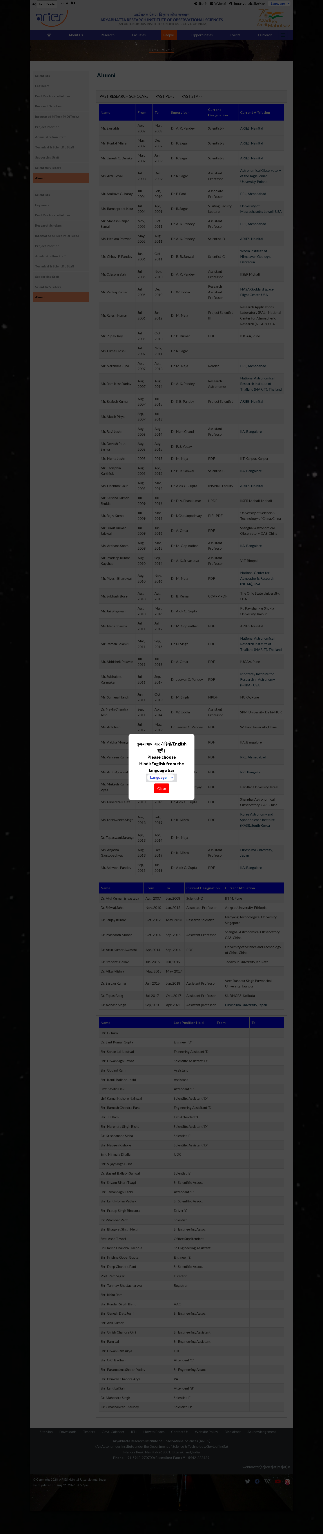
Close (161, 788)
